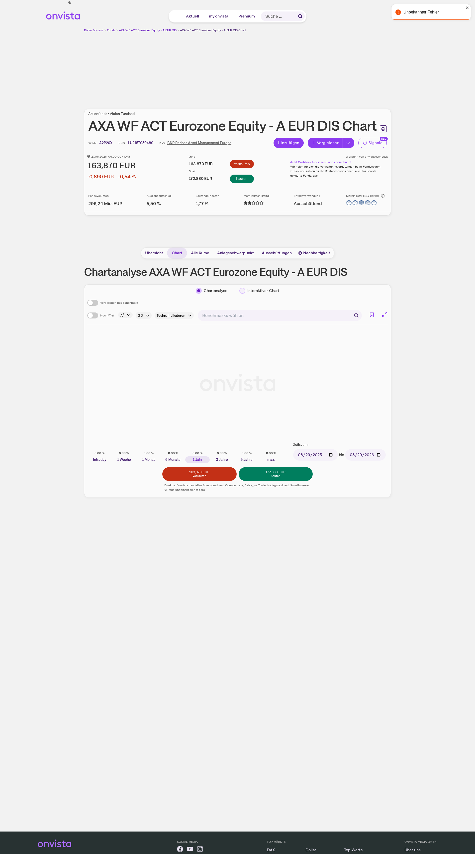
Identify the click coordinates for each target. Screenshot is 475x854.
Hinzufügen (288, 142)
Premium (247, 16)
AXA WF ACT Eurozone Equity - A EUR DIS (148, 30)
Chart (177, 253)
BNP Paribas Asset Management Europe (199, 143)
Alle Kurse (200, 253)
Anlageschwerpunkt (235, 253)
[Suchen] (300, 16)
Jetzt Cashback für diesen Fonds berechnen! (320, 162)
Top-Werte (353, 850)
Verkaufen (242, 164)
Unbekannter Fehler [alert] (421, 12)
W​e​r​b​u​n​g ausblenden (280, 67)
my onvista (219, 16)
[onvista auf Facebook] (180, 850)
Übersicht (154, 253)
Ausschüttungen (277, 253)
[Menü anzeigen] (175, 16)
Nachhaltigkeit (316, 253)
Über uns (412, 850)
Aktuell (192, 16)
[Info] (383, 196)
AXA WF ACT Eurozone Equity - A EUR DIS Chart (213, 30)
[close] (467, 8)
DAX (271, 850)
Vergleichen (328, 142)
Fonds (111, 30)
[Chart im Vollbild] (385, 314)
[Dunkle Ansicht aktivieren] (70, 2)
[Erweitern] (348, 143)
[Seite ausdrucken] (383, 128)
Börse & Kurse (93, 30)
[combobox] (280, 315)
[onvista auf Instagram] (200, 850)
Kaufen (241, 178)
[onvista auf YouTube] (190, 850)
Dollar (310, 850)
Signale (375, 142)
